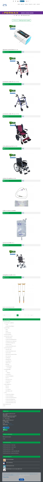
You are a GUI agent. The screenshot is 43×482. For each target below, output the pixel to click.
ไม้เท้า (7, 329)
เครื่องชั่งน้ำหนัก (8, 359)
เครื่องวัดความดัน (8, 349)
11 (25, 315)
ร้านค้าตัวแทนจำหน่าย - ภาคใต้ (8, 449)
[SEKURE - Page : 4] (5, 5)
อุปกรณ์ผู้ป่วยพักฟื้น (7, 369)
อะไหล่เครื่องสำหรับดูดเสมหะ (10, 342)
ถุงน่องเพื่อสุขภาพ (8, 361)
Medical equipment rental (7, 404)
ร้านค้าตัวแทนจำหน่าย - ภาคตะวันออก (9, 447)
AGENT (34, 4)
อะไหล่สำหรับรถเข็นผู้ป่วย (10, 326)
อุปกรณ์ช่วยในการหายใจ (8, 336)
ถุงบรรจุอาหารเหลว (9, 379)
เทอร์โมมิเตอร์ (8, 357)
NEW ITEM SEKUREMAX (9, 459)
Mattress (8, 372)
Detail (23, 51)
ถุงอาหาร (7, 377)
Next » (32, 315)
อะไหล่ (5, 392)
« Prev (4, 315)
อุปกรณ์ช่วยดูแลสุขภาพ (8, 347)
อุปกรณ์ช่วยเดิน (8, 332)
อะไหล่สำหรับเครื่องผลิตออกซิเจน (11, 339)
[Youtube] (18, 1)
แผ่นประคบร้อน (8, 352)
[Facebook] (13, 1)
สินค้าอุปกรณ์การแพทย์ (26, 15)
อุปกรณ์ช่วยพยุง (6, 327)
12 (28, 315)
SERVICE (26, 4)
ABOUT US (22, 4)
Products (19, 15)
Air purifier (7, 364)
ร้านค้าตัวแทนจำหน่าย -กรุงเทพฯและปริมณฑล (11, 453)
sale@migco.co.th (11, 424)
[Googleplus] (15, 1)
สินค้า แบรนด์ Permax (9, 462)
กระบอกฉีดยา (9, 367)
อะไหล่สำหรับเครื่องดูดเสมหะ (10, 399)
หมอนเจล (7, 387)
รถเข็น (7, 324)
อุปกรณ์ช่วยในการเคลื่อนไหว (9, 322)
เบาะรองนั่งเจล (8, 389)
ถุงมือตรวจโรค (8, 362)
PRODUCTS (31, 4)
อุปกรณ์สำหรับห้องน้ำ (7, 334)
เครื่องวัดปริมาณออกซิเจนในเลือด (11, 354)
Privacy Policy (6, 477)
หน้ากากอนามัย (8, 356)
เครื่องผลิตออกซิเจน (9, 337)
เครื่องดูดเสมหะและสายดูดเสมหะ (11, 341)
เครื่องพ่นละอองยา (9, 344)
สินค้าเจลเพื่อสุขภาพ (7, 384)
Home (19, 4)
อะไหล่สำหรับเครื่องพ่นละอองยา (11, 346)
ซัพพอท (7, 331)
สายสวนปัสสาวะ (8, 374)
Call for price (6, 51)
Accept (21, 479)
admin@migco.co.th (8, 423)
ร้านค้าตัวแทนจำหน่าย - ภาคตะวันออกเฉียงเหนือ (11, 451)
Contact (38, 4)
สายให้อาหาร (8, 382)
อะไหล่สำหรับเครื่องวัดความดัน (11, 351)
